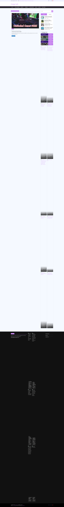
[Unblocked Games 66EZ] (25, 20)
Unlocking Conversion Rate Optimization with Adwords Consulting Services (48, 16)
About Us (47, 335)
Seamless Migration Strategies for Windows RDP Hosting (48, 28)
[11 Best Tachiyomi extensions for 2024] (44, 244)
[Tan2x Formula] (50, 244)
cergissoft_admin (19, 30)
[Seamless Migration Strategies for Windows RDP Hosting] (50, 131)
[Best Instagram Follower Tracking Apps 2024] (50, 300)
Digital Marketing (43, 39)
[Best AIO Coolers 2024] (50, 187)
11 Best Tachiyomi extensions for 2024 (43, 268)
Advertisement (47, 333)
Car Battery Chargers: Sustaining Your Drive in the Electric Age (27, 0)
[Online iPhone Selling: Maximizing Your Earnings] (50, 74)
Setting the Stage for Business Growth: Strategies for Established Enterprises (43, 324)
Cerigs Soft (14, 4)
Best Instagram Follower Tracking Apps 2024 (50, 324)
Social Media (43, 7)
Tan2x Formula (50, 269)
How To (36, 7)
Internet (26, 7)
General (42, 44)
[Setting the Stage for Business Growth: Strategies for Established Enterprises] (44, 300)
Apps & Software (17, 7)
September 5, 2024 (47, 29)
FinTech (42, 41)
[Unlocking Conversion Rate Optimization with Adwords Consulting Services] (44, 74)
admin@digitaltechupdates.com (15, 337)
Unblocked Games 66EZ (16, 31)
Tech (12, 7)
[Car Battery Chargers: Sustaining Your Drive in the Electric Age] (44, 131)
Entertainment (32, 7)
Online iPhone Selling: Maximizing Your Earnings (48, 20)
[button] (13, 7)
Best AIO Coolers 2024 (50, 213)
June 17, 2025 (46, 18)
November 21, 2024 (47, 25)
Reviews (39, 7)
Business (22, 7)
